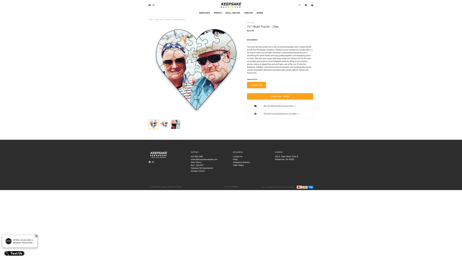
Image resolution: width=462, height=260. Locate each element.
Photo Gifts (158, 19)
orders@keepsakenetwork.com (204, 159)
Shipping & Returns (241, 162)
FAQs (235, 159)
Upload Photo (252, 79)
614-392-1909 (197, 157)
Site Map (290, 187)
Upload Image (256, 85)
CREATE (248, 13)
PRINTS (218, 13)
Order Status (238, 165)
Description (252, 40)
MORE (260, 13)
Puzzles (167, 19)
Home (151, 19)
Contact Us (237, 157)
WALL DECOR (233, 13)
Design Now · (277, 96)
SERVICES (204, 13)
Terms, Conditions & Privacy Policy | (274, 187)
